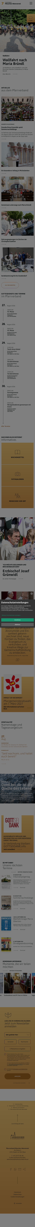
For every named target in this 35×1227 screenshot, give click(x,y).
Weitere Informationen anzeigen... (11, 615)
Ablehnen (17, 624)
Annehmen (17, 620)
